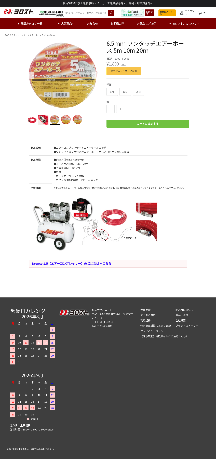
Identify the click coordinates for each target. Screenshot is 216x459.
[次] (95, 75)
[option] (63, 75)
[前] (30, 75)
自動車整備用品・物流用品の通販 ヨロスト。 (34, 449)
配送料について (184, 309)
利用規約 (145, 320)
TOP (7, 35)
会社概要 (181, 320)
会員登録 (145, 309)
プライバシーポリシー (153, 331)
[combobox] (88, 13)
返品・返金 (182, 315)
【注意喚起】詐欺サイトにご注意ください (164, 336)
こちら (106, 263)
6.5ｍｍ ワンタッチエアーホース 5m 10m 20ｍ (33, 35)
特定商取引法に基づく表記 (155, 325)
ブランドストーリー (187, 325)
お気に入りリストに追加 (124, 71)
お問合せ (149, 12)
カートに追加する (148, 123)
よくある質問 (148, 315)
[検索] (111, 13)
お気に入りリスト (166, 12)
